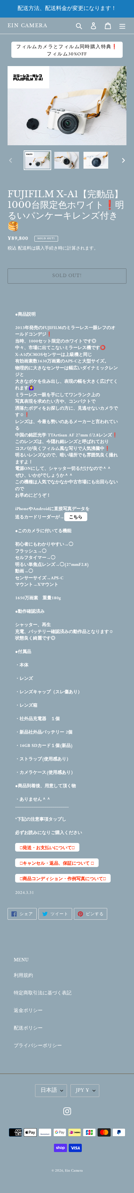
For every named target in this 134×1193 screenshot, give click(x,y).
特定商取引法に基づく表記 (42, 993)
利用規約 (23, 975)
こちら (75, 517)
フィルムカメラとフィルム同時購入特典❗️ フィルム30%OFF (67, 50)
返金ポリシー (28, 1010)
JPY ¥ (82, 1090)
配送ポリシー (28, 1028)
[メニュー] (122, 26)
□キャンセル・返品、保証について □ (57, 863)
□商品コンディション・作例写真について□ (63, 879)
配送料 (24, 248)
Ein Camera (27, 26)
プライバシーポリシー (38, 1046)
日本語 (49, 1090)
